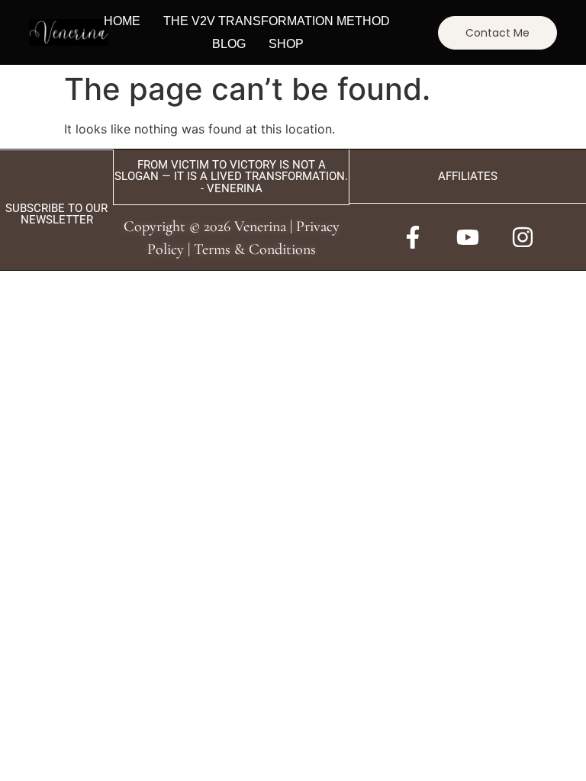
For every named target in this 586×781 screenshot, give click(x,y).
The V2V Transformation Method (276, 20)
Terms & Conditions (255, 249)
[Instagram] (522, 237)
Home (122, 20)
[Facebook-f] (412, 237)
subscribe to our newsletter (56, 214)
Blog (229, 43)
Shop (286, 43)
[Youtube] (467, 237)
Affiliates (467, 176)
